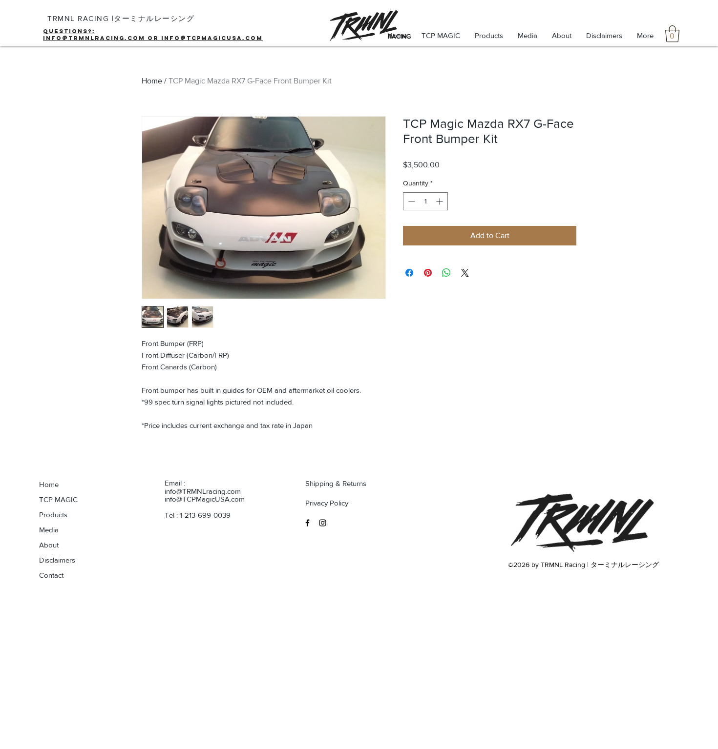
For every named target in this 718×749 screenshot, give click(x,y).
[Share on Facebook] (409, 273)
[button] (672, 33)
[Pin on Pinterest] (428, 273)
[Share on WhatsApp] (446, 273)
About (49, 545)
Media (49, 530)
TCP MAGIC (58, 499)
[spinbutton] (425, 201)
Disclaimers (57, 560)
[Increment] (440, 201)
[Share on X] (465, 273)
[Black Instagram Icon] (322, 522)
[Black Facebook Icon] (307, 522)
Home (152, 81)
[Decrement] (410, 201)
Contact (51, 575)
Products (53, 514)
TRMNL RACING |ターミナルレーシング (120, 18)
